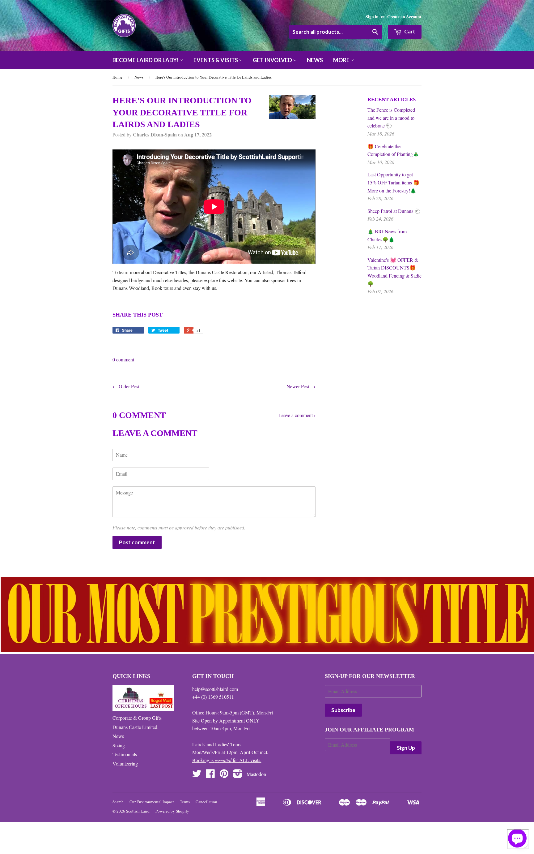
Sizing (118, 745)
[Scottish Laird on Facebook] (210, 775)
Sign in (372, 17)
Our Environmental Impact (151, 801)
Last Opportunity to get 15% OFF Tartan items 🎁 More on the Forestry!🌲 (393, 182)
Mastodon (256, 774)
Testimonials (124, 754)
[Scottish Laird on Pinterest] (224, 775)
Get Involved (273, 60)
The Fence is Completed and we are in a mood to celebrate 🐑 (391, 117)
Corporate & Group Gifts (137, 717)
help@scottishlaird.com (215, 689)
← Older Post (125, 386)
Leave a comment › (297, 415)
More (341, 60)
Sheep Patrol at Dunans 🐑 (394, 211)
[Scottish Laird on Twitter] (196, 775)
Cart (409, 31)
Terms (185, 801)
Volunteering (125, 763)
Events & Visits (216, 60)
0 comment (123, 359)
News (315, 60)
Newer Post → (301, 386)
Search (118, 801)
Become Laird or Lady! (146, 60)
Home (117, 77)
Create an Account (404, 17)
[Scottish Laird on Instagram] (237, 775)
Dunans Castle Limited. (135, 727)
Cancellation (206, 801)
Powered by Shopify (172, 811)
